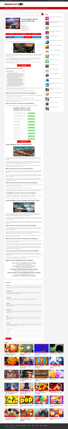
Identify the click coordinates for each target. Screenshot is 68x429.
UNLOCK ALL (24, 141)
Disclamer (62, 0)
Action (17, 8)
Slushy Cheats (53, 379)
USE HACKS (23, 65)
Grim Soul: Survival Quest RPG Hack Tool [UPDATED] (11, 393)
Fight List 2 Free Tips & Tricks (54, 59)
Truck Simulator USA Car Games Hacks (12, 77)
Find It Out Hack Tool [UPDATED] (39, 367)
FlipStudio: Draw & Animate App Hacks (55, 50)
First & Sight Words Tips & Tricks (55, 54)
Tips (14, 8)
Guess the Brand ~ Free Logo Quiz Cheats (56, 26)
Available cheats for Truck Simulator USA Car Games (15, 76)
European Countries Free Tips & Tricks (55, 78)
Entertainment (23, 8)
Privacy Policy (54, 0)
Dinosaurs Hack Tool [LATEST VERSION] (56, 92)
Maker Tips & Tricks (39, 405)
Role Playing (13, 390)
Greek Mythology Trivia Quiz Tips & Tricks (56, 40)
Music (57, 351)
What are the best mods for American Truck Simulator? (15, 79)
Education (25, 416)
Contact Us (50, 0)
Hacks (10, 8)
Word (57, 416)
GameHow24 (12, 427)
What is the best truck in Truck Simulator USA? (14, 78)
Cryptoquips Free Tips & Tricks (54, 102)
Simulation (45, 8)
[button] (23, 72)
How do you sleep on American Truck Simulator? (15, 75)
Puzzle (28, 8)
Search (42, 14)
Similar (6, 342)
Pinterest (29, 37)
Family (57, 377)
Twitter (19, 37)
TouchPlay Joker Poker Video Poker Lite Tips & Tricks (11, 419)
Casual (37, 8)
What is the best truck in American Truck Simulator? (16, 74)
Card (41, 8)
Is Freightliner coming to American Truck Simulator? (15, 80)
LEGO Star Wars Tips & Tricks (56, 392)
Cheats (6, 8)
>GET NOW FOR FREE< (31, 113)
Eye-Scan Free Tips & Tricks (54, 69)
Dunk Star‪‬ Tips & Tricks (10, 366)
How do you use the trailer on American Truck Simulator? (15, 84)
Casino (32, 8)
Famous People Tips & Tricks (54, 64)
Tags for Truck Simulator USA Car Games (13, 85)
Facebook (10, 37)
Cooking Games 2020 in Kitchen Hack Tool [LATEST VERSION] (25, 419)
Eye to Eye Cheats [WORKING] (54, 73)
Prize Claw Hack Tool (9, 379)
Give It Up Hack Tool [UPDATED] (56, 353)
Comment (8, 338)
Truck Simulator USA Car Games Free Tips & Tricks (14, 81)
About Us (58, 0)
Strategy (27, 364)
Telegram (38, 37)
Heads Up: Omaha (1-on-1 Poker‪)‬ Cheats (25, 393)
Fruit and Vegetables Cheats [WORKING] (56, 45)
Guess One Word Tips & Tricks (54, 35)
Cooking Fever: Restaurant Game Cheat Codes (10, 354)
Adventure (55, 390)
